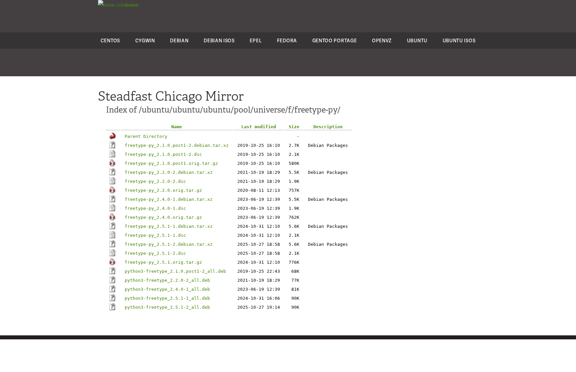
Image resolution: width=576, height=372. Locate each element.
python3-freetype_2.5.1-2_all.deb (167, 307)
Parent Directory (146, 136)
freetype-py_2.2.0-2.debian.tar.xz (169, 172)
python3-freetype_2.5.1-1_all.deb (167, 298)
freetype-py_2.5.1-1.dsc (155, 235)
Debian (179, 40)
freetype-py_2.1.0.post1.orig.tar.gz (171, 163)
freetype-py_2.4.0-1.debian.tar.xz (169, 199)
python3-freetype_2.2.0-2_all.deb (167, 280)
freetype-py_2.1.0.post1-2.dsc (163, 154)
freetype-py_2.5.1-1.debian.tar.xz (169, 226)
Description (328, 126)
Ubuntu (417, 40)
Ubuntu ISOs (459, 40)
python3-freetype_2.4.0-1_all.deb (167, 289)
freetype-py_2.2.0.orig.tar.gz (163, 190)
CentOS (110, 40)
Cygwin (145, 40)
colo (126, 5)
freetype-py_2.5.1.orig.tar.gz (163, 262)
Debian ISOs (219, 40)
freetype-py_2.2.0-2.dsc (155, 181)
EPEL (256, 40)
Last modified (258, 126)
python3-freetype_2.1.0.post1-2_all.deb (175, 271)
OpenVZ (382, 40)
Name (176, 126)
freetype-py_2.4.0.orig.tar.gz (163, 217)
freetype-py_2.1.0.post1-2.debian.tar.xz (177, 145)
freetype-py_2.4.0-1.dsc (155, 208)
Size (294, 126)
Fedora (287, 40)
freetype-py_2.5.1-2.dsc (155, 253)
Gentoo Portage (334, 40)
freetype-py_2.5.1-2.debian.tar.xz (169, 244)
